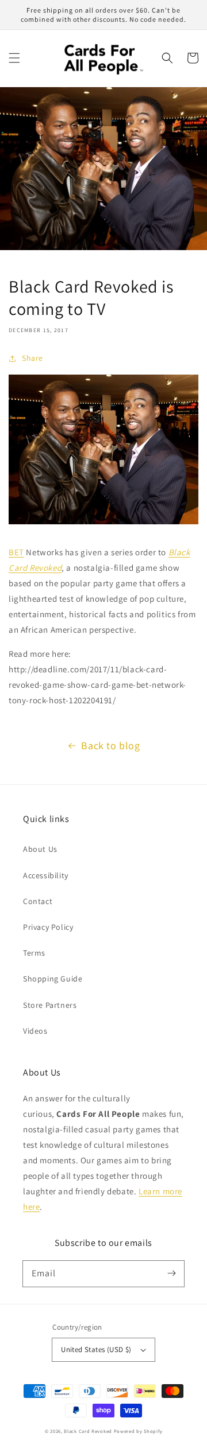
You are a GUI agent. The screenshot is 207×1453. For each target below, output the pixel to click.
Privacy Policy (48, 927)
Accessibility (45, 875)
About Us (40, 849)
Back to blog (110, 745)
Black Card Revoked (88, 1431)
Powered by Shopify (138, 1431)
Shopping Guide (52, 978)
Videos (35, 1031)
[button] (14, 58)
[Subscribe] (171, 1273)
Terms (34, 953)
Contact (37, 901)
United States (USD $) (96, 1349)
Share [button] (32, 358)
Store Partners (49, 1005)
